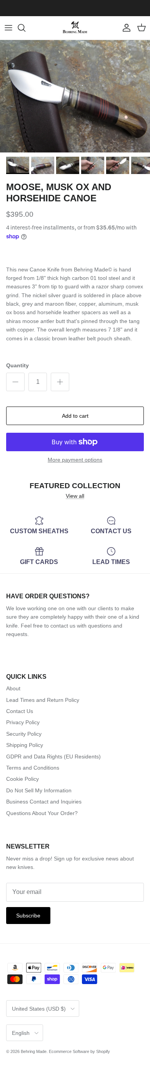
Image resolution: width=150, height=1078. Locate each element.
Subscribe (28, 915)
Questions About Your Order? (42, 813)
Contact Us (19, 711)
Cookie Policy (22, 779)
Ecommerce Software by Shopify (79, 1051)
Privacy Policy (23, 722)
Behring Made (34, 1051)
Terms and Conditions (32, 768)
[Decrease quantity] (15, 382)
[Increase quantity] (60, 382)
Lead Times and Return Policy (42, 700)
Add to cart (75, 416)
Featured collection (75, 486)
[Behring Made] (75, 28)
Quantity (17, 365)
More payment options (75, 460)
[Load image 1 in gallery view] (75, 96)
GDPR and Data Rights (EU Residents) (53, 756)
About (13, 688)
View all (75, 496)
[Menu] (8, 27)
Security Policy (24, 734)
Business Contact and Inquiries (44, 801)
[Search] (25, 27)
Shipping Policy (24, 745)
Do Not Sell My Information (39, 790)
